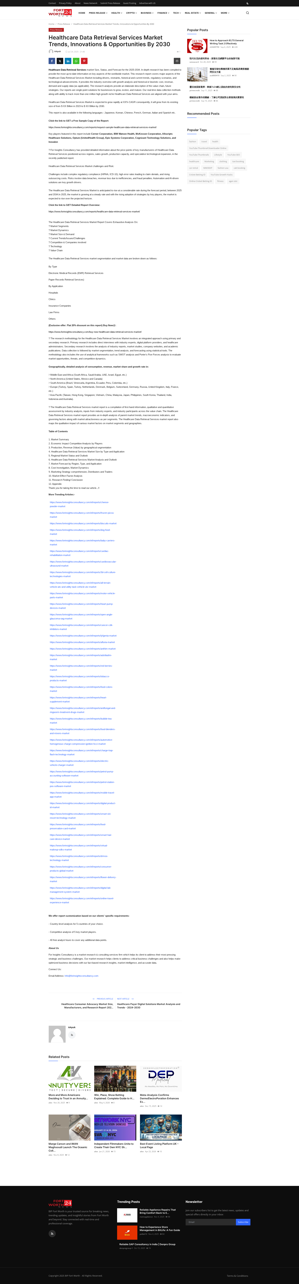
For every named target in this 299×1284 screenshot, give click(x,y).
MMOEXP (207, 168)
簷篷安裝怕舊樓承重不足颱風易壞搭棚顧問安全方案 (229, 70)
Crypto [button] (130, 12)
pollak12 (143, 1234)
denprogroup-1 (126, 1248)
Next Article (123, 998)
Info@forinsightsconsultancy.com (81, 975)
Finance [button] (162, 12)
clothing (223, 161)
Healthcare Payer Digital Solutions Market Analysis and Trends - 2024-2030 (148, 1006)
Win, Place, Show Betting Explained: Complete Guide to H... (114, 1096)
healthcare (194, 161)
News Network (90, 3)
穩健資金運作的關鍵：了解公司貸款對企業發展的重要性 (217, 97)
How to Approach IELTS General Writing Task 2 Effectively (227, 42)
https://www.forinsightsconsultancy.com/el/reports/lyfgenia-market (83, 635)
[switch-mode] (248, 3)
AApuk (72, 1027)
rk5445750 (214, 47)
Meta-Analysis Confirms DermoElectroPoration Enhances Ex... (159, 1098)
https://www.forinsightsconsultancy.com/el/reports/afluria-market (82, 642)
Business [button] (146, 12)
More (224, 12)
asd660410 (214, 75)
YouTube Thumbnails (199, 154)
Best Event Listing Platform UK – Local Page (159, 1145)
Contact (52, 3)
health (215, 141)
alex (50, 1102)
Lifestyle (218, 154)
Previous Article (104, 998)
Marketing (209, 161)
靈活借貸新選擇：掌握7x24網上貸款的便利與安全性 (215, 87)
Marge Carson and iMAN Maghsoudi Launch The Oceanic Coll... (68, 1147)
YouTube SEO (233, 154)
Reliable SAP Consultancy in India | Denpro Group (147, 1244)
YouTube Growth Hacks (222, 174)
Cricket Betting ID (197, 174)
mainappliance (146, 1216)
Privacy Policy (65, 3)
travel (204, 141)
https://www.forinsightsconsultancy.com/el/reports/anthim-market (83, 648)
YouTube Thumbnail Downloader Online (207, 148)
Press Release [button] (97, 12)
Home (81, 12)
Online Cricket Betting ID (200, 181)
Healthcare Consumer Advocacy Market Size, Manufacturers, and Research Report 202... (87, 1006)
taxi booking (238, 161)
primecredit (195, 90)
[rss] (52, 1233)
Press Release (64, 24)
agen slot (233, 181)
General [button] (210, 12)
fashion (192, 141)
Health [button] (115, 12)
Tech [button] (176, 12)
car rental (193, 168)
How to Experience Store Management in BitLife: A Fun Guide (160, 1229)
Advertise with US (147, 3)
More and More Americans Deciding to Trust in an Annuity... (68, 1096)
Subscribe (243, 1222)
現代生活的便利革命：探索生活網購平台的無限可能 (215, 58)
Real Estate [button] (192, 12)
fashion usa (223, 168)
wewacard (194, 62)
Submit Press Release (110, 3)
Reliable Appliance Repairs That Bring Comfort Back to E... (158, 1211)
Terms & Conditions (237, 1275)
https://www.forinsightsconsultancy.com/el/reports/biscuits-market (83, 523)
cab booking (239, 168)
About (78, 3)
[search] (247, 13)
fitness (220, 181)
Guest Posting (129, 3)
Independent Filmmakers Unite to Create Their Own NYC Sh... (114, 1145)
